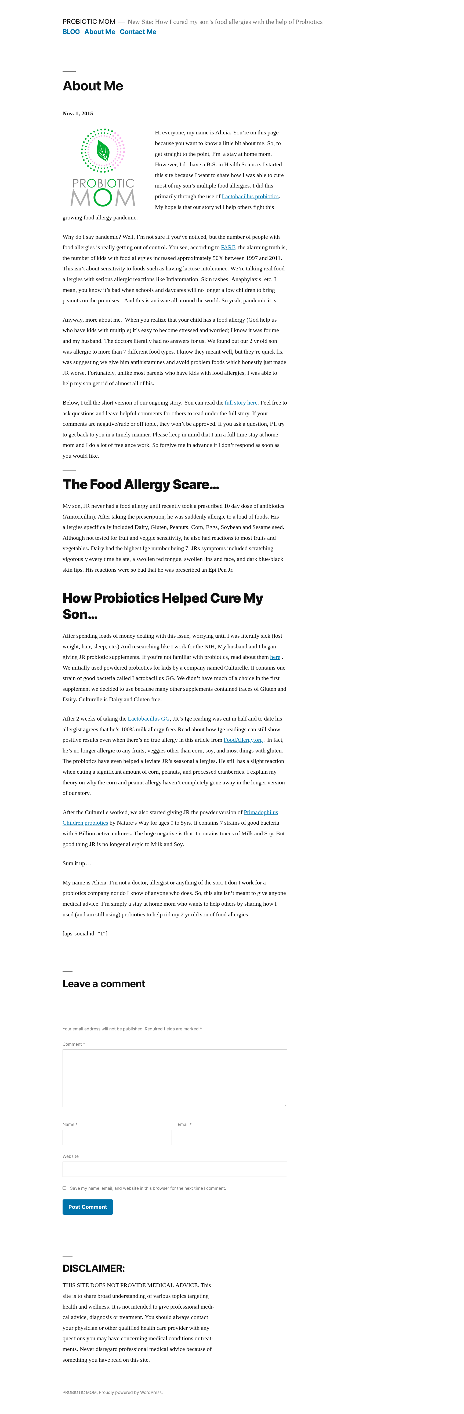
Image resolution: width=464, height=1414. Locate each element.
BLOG (71, 32)
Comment (74, 1044)
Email (185, 1124)
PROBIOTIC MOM (89, 21)
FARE (228, 247)
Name (70, 1124)
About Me (99, 32)
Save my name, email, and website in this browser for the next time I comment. (148, 1188)
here (275, 657)
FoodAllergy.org (243, 740)
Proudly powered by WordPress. (131, 1392)
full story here (241, 402)
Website (71, 1156)
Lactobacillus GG (149, 718)
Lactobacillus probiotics (250, 196)
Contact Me (138, 32)
